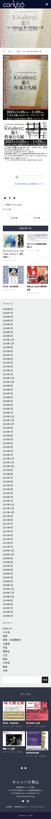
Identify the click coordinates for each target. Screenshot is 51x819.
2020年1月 (8, 585)
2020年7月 (8, 566)
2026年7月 (8, 313)
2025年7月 (8, 355)
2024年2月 (8, 409)
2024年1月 (8, 412)
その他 (30, 30)
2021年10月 (8, 512)
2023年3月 (8, 447)
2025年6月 (8, 359)
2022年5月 (8, 485)
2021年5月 (8, 531)
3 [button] (29, 768)
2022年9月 (8, 470)
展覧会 (6, 651)
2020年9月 (8, 558)
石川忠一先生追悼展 (10, 287)
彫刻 (5, 659)
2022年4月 (8, 489)
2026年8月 (8, 309)
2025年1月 (8, 374)
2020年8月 (8, 562)
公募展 (6, 644)
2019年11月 (8, 593)
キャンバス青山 (25, 782)
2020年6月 (8, 570)
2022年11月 (8, 462)
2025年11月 (8, 343)
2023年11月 (8, 420)
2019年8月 (8, 604)
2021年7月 (8, 524)
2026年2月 (8, 332)
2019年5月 (8, 616)
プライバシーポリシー (38, 807)
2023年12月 (8, 416)
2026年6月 (8, 317)
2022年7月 (8, 478)
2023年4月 (8, 443)
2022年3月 (8, 493)
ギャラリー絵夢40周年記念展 (14, 756)
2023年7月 (8, 432)
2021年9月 (8, 516)
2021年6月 (8, 527)
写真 (5, 647)
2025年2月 (8, 370)
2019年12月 (8, 589)
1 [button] (22, 768)
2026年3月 (8, 328)
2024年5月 (8, 401)
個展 (5, 636)
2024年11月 (8, 378)
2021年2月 (8, 543)
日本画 (6, 663)
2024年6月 (8, 397)
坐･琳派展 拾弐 (32, 723)
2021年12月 (8, 504)
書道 (5, 667)
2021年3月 (8, 539)
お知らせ (7, 628)
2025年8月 (8, 351)
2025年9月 (8, 347)
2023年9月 (8, 428)
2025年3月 (8, 366)
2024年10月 (8, 382)
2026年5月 (8, 320)
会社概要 (9, 807)
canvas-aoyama (17, 205)
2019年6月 (8, 612)
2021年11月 (8, 508)
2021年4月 (8, 535)
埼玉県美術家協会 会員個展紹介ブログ (29, 184)
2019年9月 (8, 600)
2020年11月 (8, 550)
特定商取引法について (21, 807)
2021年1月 (8, 547)
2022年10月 (8, 466)
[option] (26, 733)
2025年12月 (8, 340)
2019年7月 (8, 608)
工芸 (5, 655)
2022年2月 (8, 497)
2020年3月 (8, 577)
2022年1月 (8, 501)
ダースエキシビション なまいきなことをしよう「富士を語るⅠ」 (13, 254)
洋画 (5, 670)
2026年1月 (8, 336)
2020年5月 (8, 574)
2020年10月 (8, 554)
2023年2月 (8, 451)
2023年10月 (8, 424)
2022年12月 (8, 458)
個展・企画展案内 (12, 640)
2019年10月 (8, 596)
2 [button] (25, 768)
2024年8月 (8, 389)
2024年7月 (8, 393)
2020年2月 (8, 581)
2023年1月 (8, 455)
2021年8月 (8, 520)
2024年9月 (8, 386)
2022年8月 (8, 474)
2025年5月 (8, 363)
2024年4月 (8, 405)
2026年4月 (8, 324)
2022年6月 (8, 481)
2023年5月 (8, 439)
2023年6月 (8, 435)
